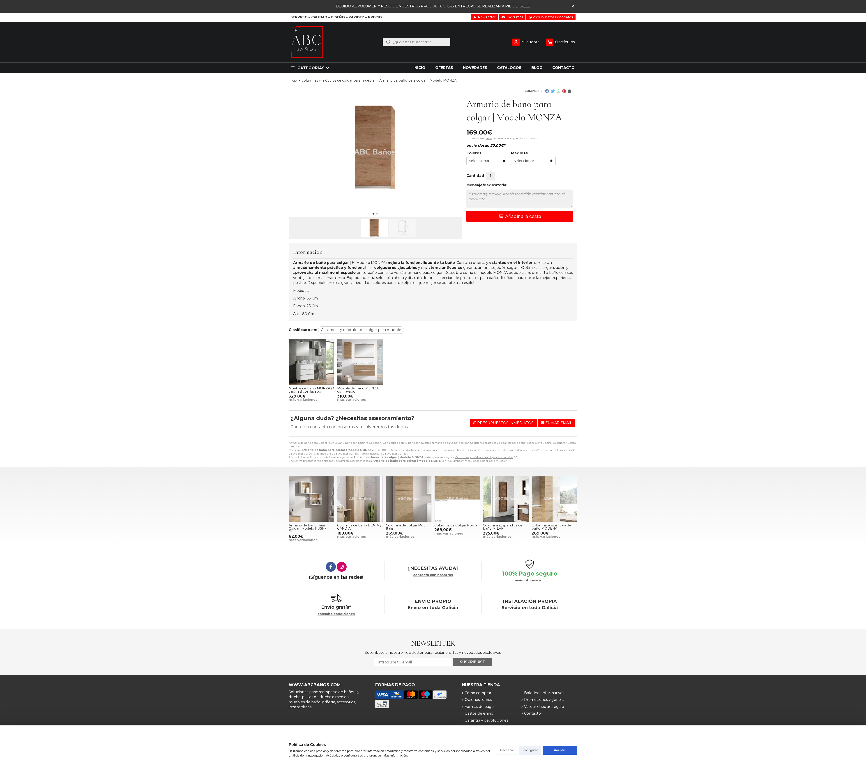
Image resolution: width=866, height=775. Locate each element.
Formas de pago (479, 706)
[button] (373, 214)
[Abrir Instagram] (341, 566)
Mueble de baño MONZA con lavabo (358, 389)
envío (489, 138)
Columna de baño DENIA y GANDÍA (359, 526)
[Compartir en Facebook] (547, 91)
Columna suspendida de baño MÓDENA (551, 526)
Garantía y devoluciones (486, 720)
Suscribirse (472, 662)
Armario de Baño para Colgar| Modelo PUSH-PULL (307, 528)
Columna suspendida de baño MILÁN (502, 526)
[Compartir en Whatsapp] (558, 91)
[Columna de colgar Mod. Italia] (408, 499)
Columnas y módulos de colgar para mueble (484, 457)
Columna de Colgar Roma (455, 525)
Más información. (395, 755)
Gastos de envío (479, 713)
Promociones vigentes (544, 699)
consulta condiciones (336, 614)
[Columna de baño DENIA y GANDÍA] (360, 499)
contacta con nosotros (433, 575)
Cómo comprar (478, 693)
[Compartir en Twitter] (553, 91)
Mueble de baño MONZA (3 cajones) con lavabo (311, 389)
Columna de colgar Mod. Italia (406, 526)
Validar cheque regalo (544, 706)
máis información (530, 580)
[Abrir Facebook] (330, 566)
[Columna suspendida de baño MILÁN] (505, 499)
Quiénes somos (478, 699)
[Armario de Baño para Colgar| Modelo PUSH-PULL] (311, 499)
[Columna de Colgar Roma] (457, 499)
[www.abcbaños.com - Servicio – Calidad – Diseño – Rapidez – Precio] (307, 42)
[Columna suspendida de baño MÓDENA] (554, 499)
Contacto (532, 713)
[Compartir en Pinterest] (564, 91)
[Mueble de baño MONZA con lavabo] (360, 362)
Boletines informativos (544, 693)
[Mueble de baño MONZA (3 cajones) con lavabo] (311, 362)
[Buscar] (388, 41)
